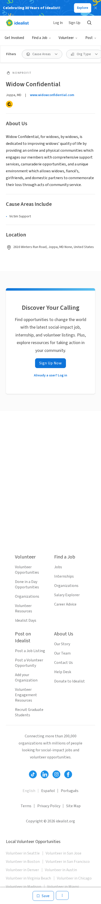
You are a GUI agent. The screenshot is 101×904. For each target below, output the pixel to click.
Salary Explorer (67, 595)
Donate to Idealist (69, 681)
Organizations (27, 596)
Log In (58, 22)
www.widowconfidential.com (52, 95)
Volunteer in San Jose (63, 853)
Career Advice (65, 604)
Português (69, 790)
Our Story (62, 644)
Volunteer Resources (23, 608)
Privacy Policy (48, 806)
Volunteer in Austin (61, 870)
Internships (64, 576)
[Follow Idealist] (33, 774)
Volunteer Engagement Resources (26, 695)
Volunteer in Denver (22, 870)
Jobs (58, 567)
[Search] (89, 22)
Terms (26, 806)
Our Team (62, 653)
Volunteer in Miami (63, 886)
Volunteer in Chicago (74, 878)
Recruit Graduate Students (29, 712)
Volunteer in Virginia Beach (28, 878)
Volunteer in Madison (23, 886)
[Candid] (9, 104)
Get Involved (14, 37)
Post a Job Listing (30, 651)
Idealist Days (25, 620)
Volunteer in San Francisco (68, 861)
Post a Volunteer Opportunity (29, 662)
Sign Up (74, 22)
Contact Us (63, 662)
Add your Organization (26, 677)
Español (48, 790)
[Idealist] (17, 22)
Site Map (73, 806)
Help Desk (62, 672)
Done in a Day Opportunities (27, 584)
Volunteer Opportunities (27, 569)
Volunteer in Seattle (23, 853)
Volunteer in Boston (23, 861)
